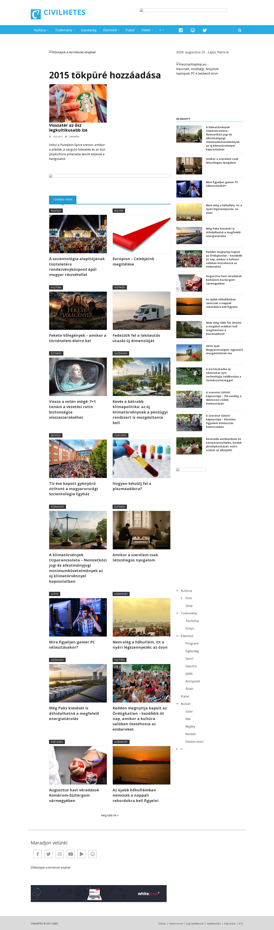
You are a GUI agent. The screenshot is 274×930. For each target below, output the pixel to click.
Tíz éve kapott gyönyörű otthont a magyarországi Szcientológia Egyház (73, 489)
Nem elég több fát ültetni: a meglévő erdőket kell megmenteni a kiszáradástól (224, 328)
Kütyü (54, 594)
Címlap (162, 923)
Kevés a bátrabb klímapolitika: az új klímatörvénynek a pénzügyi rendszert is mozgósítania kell (140, 412)
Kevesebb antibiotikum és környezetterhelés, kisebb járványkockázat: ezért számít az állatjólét (224, 444)
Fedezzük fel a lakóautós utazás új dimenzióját (136, 338)
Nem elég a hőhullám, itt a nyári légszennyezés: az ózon (140, 645)
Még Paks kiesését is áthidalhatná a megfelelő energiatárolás (74, 713)
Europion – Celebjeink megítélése (133, 261)
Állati (189, 688)
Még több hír (109, 815)
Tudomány (63, 30)
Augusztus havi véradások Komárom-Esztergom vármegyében (74, 795)
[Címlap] (36, 14)
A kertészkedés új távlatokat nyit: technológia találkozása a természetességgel (223, 374)
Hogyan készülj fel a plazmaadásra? (132, 486)
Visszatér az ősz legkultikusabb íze (68, 127)
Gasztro (191, 666)
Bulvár (118, 210)
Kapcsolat (229, 923)
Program (192, 643)
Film (188, 598)
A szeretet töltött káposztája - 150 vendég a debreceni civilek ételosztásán (223, 398)
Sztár (189, 711)
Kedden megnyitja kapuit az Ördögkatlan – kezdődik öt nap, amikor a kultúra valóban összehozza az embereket (140, 718)
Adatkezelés (214, 923)
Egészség (120, 435)
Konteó (190, 734)
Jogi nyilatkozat (194, 923)
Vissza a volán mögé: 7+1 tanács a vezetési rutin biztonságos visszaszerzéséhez (72, 409)
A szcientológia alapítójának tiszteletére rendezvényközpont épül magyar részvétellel (77, 266)
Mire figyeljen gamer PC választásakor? (72, 645)
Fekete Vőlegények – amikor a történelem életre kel (77, 338)
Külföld (56, 210)
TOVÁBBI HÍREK (64, 199)
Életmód (110, 30)
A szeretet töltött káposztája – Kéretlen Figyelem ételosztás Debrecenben (221, 421)
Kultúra (40, 30)
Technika (192, 621)
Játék (189, 673)
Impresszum (176, 923)
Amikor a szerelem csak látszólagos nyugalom (135, 557)
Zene (189, 606)
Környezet (57, 506)
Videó (145, 30)
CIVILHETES (65, 12)
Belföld (56, 435)
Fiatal (130, 30)
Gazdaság (89, 30)
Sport (189, 658)
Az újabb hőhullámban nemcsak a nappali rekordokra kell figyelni (136, 795)
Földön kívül (194, 741)
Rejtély (190, 726)
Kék (188, 719)
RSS (241, 923)
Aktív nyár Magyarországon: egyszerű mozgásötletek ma (224, 349)
